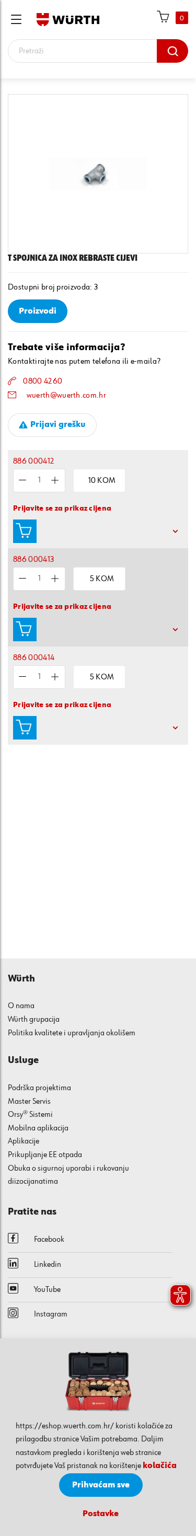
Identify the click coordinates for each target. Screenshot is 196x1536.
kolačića (160, 1466)
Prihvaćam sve (101, 1485)
